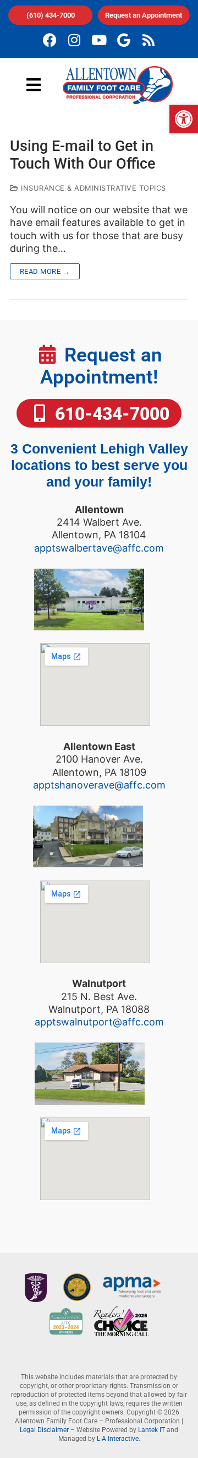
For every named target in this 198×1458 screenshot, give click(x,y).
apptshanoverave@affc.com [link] (99, 785)
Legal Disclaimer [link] (44, 1430)
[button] (34, 85)
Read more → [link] (45, 271)
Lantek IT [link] (151, 1430)
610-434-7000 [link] (110, 413)
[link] (183, 119)
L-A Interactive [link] (118, 1439)
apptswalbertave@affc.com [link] (99, 548)
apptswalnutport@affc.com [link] (99, 1022)
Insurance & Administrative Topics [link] (92, 187)
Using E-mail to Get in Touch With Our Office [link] (82, 154)
